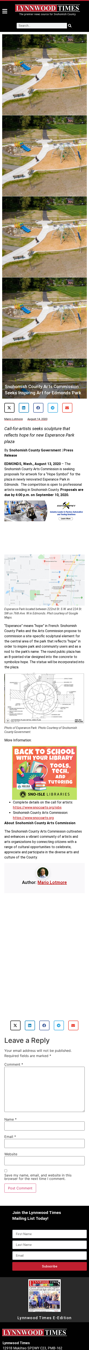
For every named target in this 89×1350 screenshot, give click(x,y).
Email (10, 1136)
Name (10, 1119)
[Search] (70, 25)
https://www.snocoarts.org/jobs (37, 807)
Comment (13, 1064)
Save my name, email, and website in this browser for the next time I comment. (38, 1176)
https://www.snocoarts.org (33, 818)
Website (10, 1154)
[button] (9, 408)
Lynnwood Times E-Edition (44, 1318)
